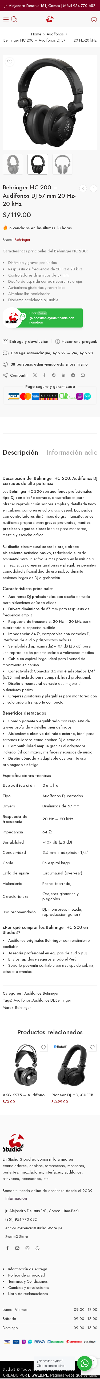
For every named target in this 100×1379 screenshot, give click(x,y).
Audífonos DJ (43, 1000)
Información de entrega (27, 1269)
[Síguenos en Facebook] (7, 1248)
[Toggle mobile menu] (6, 19)
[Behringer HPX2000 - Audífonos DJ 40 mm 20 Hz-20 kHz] (93, 188)
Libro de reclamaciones (28, 1293)
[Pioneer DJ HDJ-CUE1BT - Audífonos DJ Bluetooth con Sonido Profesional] (74, 1065)
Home (36, 34)
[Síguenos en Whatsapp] (37, 1248)
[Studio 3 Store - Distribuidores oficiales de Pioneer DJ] (50, 19)
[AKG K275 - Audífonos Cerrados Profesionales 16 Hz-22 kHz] (26, 1065)
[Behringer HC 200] (50, 102)
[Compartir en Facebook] (44, 375)
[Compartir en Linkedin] (63, 375)
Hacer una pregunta (79, 341)
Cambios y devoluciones (28, 1287)
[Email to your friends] (83, 375)
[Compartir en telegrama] (73, 375)
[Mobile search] (14, 19)
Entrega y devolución (28, 341)
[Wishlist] (9, 62)
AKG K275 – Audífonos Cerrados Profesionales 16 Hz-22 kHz (26, 1095)
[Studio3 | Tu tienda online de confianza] (13, 1142)
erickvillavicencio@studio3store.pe (33, 1228)
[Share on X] (35, 375)
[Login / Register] (94, 19)
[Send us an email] (17, 1248)
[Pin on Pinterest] (54, 375)
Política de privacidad (26, 1275)
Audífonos (55, 34)
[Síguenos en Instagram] (27, 1248)
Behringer (22, 239)
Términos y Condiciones (28, 1281)
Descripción (20, 452)
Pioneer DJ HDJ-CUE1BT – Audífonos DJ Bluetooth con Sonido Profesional (74, 1095)
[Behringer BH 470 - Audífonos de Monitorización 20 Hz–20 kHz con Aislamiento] (83, 188)
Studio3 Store (16, 1236)
